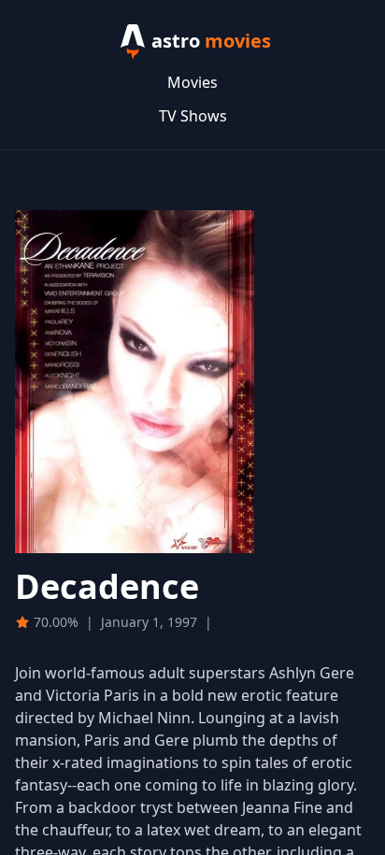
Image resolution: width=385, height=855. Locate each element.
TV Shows (193, 116)
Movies (192, 82)
